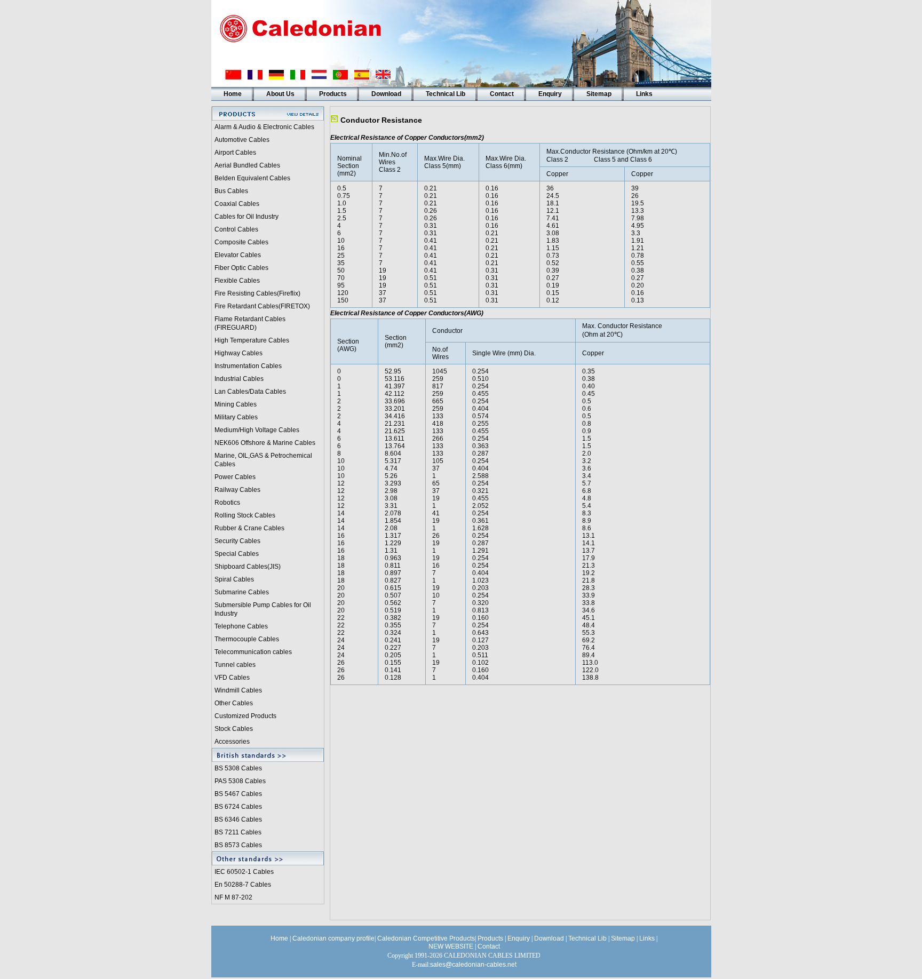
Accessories (232, 741)
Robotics (227, 502)
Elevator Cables (237, 255)
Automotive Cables (241, 140)
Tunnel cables (235, 664)
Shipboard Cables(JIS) (247, 566)
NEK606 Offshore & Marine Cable (263, 443)
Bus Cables (231, 191)
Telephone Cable (239, 626)
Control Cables (236, 229)
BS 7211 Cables (237, 832)
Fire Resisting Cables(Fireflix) (257, 293)
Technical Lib (445, 94)
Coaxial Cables (236, 204)
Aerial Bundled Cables (247, 165)
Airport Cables (235, 152)
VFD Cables (232, 677)
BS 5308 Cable (236, 768)
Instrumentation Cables (248, 366)
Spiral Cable (232, 579)
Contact (502, 94)
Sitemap (598, 94)
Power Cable (233, 477)
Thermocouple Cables (246, 639)
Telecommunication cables (253, 652)
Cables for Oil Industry (246, 216)
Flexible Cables (237, 280)
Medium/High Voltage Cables (256, 430)
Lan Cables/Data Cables (250, 391)
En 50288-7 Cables (242, 884)
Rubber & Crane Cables (249, 528)
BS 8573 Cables (238, 845)
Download (386, 94)
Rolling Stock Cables (244, 515)
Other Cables (233, 703)
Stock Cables (233, 729)
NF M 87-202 (233, 897)
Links (644, 94)
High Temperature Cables (251, 340)
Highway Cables (238, 353)
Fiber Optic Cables (241, 268)
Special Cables (236, 554)
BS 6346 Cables (238, 819)
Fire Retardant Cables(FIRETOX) (262, 306)
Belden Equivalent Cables (252, 178)
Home (233, 94)
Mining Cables (235, 404)
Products (333, 94)
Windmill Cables (238, 690)
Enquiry (550, 94)
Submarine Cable (240, 592)
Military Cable (234, 417)
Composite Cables (241, 242)
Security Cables (237, 541)
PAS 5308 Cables (240, 781)
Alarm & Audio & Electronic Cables (264, 127)
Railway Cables (237, 490)
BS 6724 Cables (238, 806)
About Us (280, 94)
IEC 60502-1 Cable (242, 871)
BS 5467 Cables (238, 794)
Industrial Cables (239, 379)
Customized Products (245, 716)
